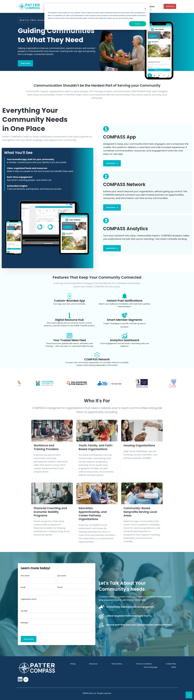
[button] (189, 695)
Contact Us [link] (170, 6)
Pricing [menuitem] (72, 664)
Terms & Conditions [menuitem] (144, 664)
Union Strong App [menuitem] (150, 667)
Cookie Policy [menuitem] (171, 664)
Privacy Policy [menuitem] (117, 664)
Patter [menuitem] (173, 667)
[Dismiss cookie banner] (145, 8)
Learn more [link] (25, 63)
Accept (137, 24)
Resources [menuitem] (93, 664)
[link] (29, 6)
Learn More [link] (110, 163)
